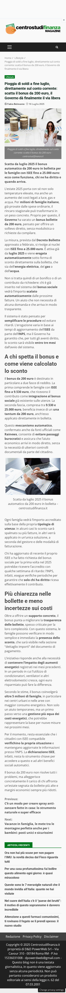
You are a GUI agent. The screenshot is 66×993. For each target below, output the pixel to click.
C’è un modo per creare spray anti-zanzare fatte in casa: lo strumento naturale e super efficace (30, 805)
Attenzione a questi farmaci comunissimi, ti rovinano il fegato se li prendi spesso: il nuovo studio (32, 921)
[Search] (57, 47)
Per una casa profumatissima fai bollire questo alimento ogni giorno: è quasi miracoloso (31, 873)
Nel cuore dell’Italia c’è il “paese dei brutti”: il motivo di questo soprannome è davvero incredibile (33, 905)
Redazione (13, 937)
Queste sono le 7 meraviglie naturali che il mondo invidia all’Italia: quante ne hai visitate (32, 889)
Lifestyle (10, 77)
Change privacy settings (51, 989)
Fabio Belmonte (16, 104)
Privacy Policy (32, 937)
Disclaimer (51, 937)
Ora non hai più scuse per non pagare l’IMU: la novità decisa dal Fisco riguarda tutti (31, 857)
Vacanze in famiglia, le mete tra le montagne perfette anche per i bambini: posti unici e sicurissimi (29, 826)
